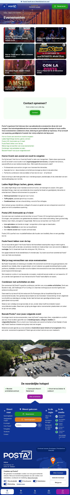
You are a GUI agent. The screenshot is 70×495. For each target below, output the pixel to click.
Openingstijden (8, 416)
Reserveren (61, 6)
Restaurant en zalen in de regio (48, 427)
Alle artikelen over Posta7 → (62, 437)
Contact (35, 112)
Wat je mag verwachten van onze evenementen (18, 146)
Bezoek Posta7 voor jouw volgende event (16, 150)
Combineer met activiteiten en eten (13, 148)
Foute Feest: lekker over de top (12, 143)
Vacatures (7, 431)
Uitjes (10, 12)
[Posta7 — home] (12, 6)
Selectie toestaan (58, 478)
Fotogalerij (7, 429)
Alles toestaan (58, 473)
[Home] (4, 6)
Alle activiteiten (35, 397)
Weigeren (58, 482)
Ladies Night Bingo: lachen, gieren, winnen (16, 139)
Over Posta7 (7, 426)
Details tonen (21, 484)
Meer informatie (33, 478)
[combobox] (26, 425)
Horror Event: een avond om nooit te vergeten (17, 136)
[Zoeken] (39, 425)
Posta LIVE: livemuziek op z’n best (13, 141)
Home (5, 12)
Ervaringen (7, 423)
